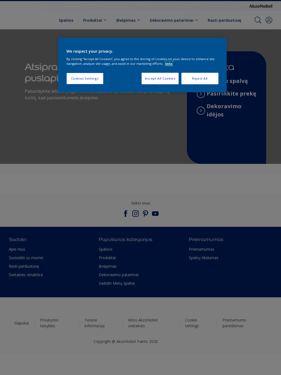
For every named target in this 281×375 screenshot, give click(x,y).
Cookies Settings (85, 78)
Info (168, 63)
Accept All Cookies (160, 78)
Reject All (200, 78)
